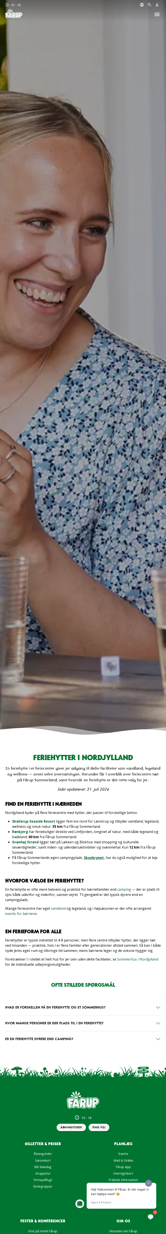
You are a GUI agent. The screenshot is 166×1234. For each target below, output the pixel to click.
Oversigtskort (123, 1173)
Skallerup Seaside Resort (33, 821)
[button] (71, 1127)
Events (123, 1153)
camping (124, 889)
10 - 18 (13, 5)
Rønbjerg (20, 831)
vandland (58, 908)
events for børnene (21, 913)
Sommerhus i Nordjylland (137, 959)
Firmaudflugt (43, 1180)
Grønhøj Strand (25, 842)
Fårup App (123, 1167)
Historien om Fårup (123, 1231)
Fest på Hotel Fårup (42, 1231)
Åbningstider (43, 1153)
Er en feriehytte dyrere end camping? (39, 1039)
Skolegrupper (43, 1186)
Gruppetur (43, 1173)
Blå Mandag (42, 1167)
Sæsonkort (43, 1160)
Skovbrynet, (94, 857)
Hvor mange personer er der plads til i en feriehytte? (54, 1023)
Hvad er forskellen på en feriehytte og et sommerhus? (55, 1007)
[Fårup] (13, 14)
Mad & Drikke (123, 1160)
